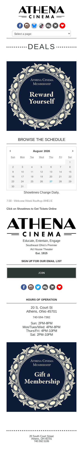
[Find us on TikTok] (41, 24)
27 (51, 181)
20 (51, 176)
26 (41, 181)
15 (70, 171)
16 (13, 176)
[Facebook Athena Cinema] (19, 24)
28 (60, 181)
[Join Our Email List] (48, 24)
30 (13, 186)
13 (51, 171)
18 (32, 176)
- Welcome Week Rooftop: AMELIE (30, 200)
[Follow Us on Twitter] (38, 286)
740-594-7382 (41, 317)
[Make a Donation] (62, 24)
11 (32, 171)
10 (22, 171)
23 (13, 181)
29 (70, 181)
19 (41, 176)
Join (41, 272)
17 (22, 176)
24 (22, 181)
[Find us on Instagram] (26, 24)
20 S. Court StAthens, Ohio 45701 (41, 310)
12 (41, 171)
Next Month (73, 151)
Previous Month (10, 151)
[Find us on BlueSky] (33, 24)
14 (60, 171)
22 (70, 176)
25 (32, 181)
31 (22, 186)
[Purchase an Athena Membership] (55, 24)
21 (60, 176)
